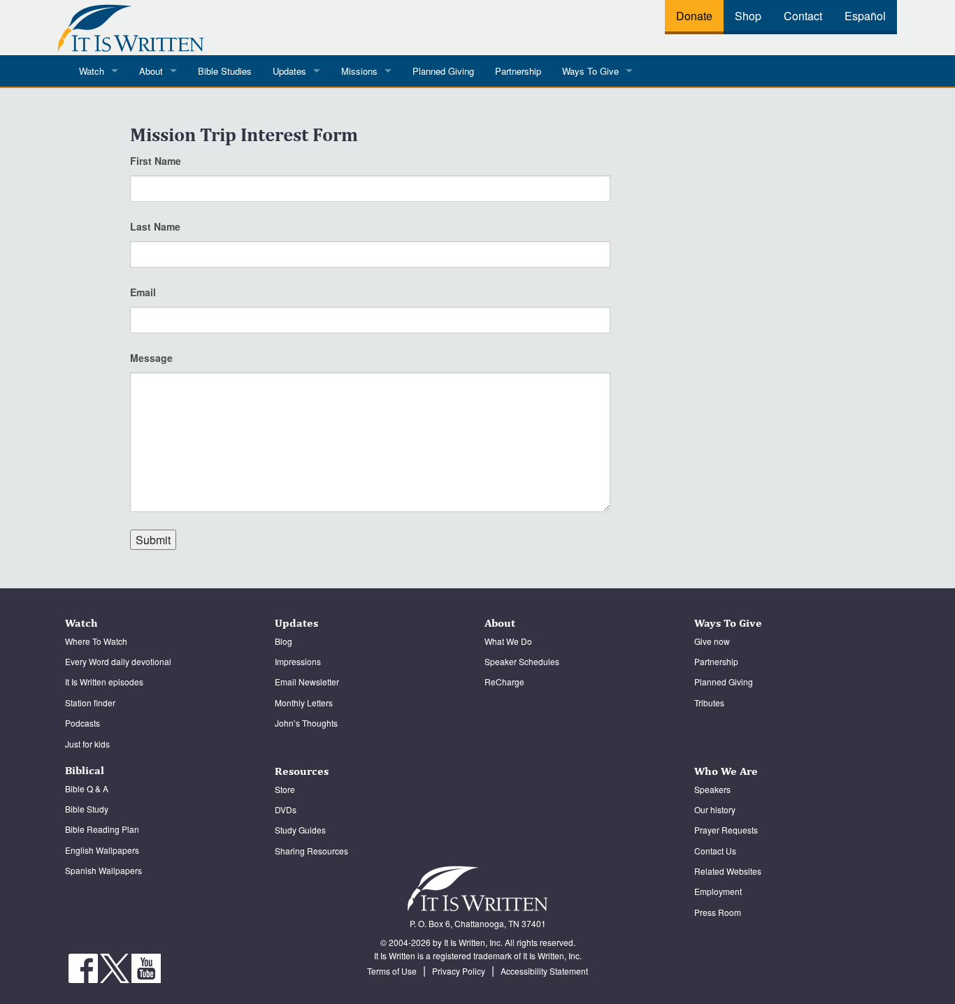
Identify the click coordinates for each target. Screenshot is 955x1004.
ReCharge (504, 681)
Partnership (518, 71)
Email (143, 292)
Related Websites (727, 871)
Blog (283, 641)
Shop (748, 16)
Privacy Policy (458, 971)
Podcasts (82, 723)
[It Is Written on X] (115, 967)
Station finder (90, 702)
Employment (718, 891)
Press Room (717, 912)
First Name (155, 161)
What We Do (508, 641)
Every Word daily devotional (118, 661)
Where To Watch (96, 641)
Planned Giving (443, 71)
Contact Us (715, 851)
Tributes (709, 702)
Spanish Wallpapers (103, 870)
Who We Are (726, 771)
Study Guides (300, 830)
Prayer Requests (726, 830)
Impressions (298, 661)
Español (865, 16)
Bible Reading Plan (102, 829)
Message (151, 358)
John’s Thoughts (306, 723)
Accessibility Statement (544, 971)
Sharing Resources (311, 851)
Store (285, 789)
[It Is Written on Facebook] (84, 967)
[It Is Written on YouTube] (146, 967)
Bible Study (86, 809)
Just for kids (87, 744)
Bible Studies (225, 71)
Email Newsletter (307, 681)
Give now (712, 641)
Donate (694, 16)
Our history (714, 809)
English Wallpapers (102, 850)
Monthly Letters (304, 702)
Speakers (712, 789)
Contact (803, 16)
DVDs (285, 809)
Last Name (155, 226)
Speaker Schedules (521, 661)
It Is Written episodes (104, 681)
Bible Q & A (86, 788)
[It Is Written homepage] (130, 25)
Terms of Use (392, 971)
